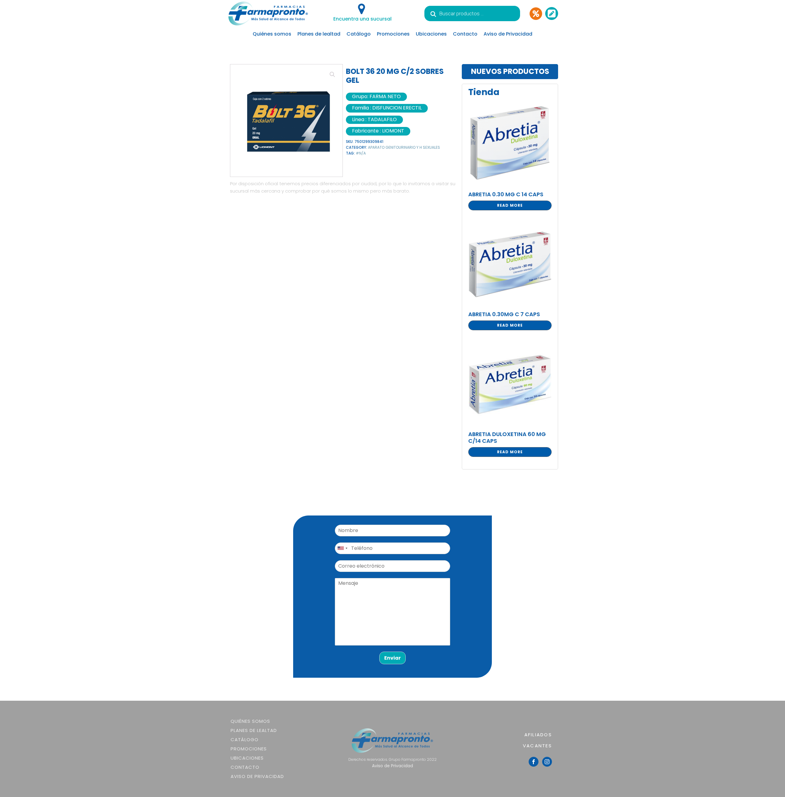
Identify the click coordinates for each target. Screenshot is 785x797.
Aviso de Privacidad (508, 33)
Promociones (393, 33)
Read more (510, 205)
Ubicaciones (431, 33)
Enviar (392, 657)
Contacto (465, 33)
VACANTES (537, 745)
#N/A (361, 153)
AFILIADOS (538, 734)
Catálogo (359, 33)
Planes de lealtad (318, 33)
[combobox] (342, 548)
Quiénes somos (272, 33)
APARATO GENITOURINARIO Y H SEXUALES (404, 147)
